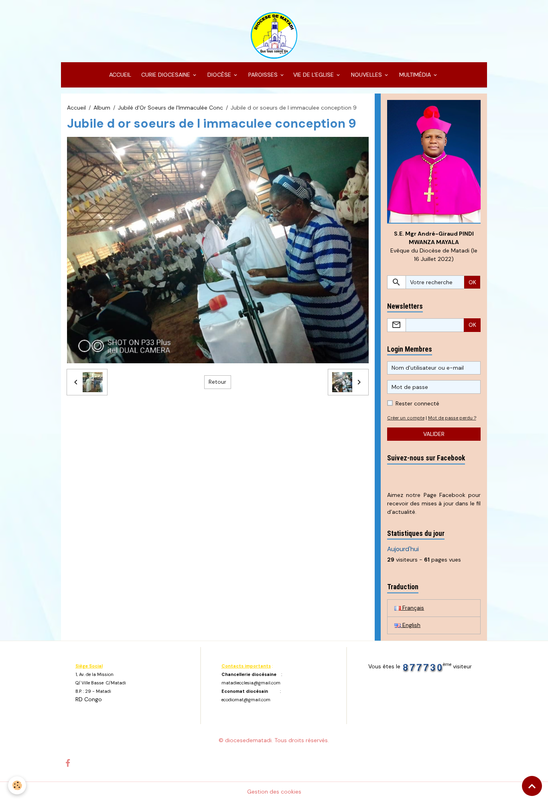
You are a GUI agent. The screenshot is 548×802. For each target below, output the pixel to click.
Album (101, 107)
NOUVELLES (366, 74)
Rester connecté (417, 403)
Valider (433, 434)
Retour (217, 381)
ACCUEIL (119, 74)
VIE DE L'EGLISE (314, 74)
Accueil (76, 107)
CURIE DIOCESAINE (166, 74)
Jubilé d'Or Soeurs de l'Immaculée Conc (170, 107)
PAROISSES (263, 74)
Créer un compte (405, 418)
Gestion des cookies (274, 791)
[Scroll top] (532, 786)
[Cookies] (17, 785)
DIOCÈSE (219, 74)
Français (412, 607)
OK (472, 282)
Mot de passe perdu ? (452, 418)
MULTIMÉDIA (415, 74)
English (410, 625)
